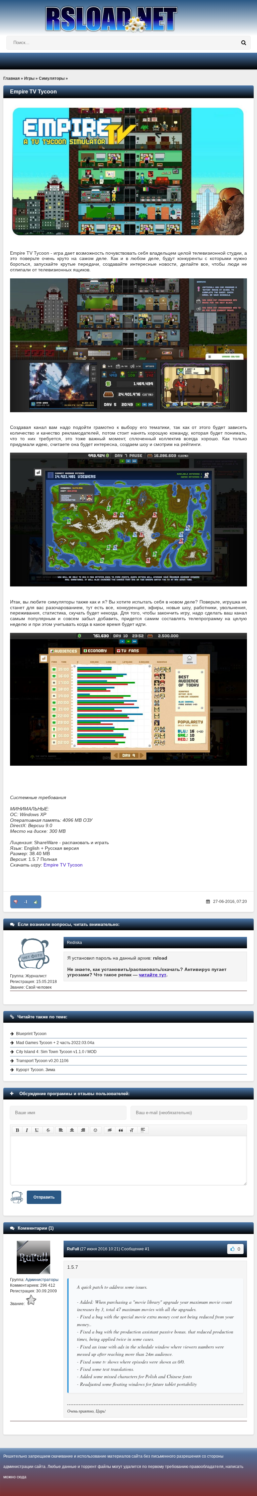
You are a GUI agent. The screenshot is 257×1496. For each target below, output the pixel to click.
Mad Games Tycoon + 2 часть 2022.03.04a (55, 1042)
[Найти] (243, 42)
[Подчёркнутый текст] (37, 1130)
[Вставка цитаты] (120, 1130)
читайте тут (152, 974)
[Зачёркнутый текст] (48, 1130)
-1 (25, 902)
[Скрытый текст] (109, 1130)
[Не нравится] (16, 902)
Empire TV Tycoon (63, 864)
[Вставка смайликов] (95, 1130)
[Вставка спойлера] (143, 1130)
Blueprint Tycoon (31, 1033)
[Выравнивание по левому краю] (61, 1130)
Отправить (44, 1197)
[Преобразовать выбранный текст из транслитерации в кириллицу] (132, 1130)
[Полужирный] (17, 1130)
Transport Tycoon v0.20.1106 (42, 1060)
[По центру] (72, 1130)
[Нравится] (36, 902)
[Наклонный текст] (27, 1130)
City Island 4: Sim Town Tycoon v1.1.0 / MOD (56, 1051)
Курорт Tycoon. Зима (35, 1069)
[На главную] (128, 16)
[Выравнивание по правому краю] (83, 1130)
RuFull (73, 1249)
